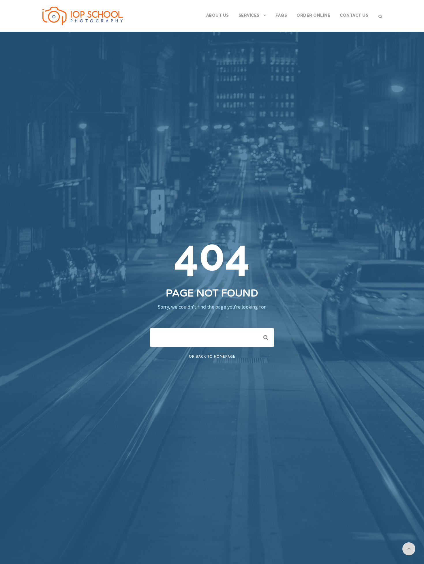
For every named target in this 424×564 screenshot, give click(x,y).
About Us (217, 15)
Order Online (313, 15)
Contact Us (354, 15)
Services (249, 15)
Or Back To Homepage (212, 356)
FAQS (281, 15)
